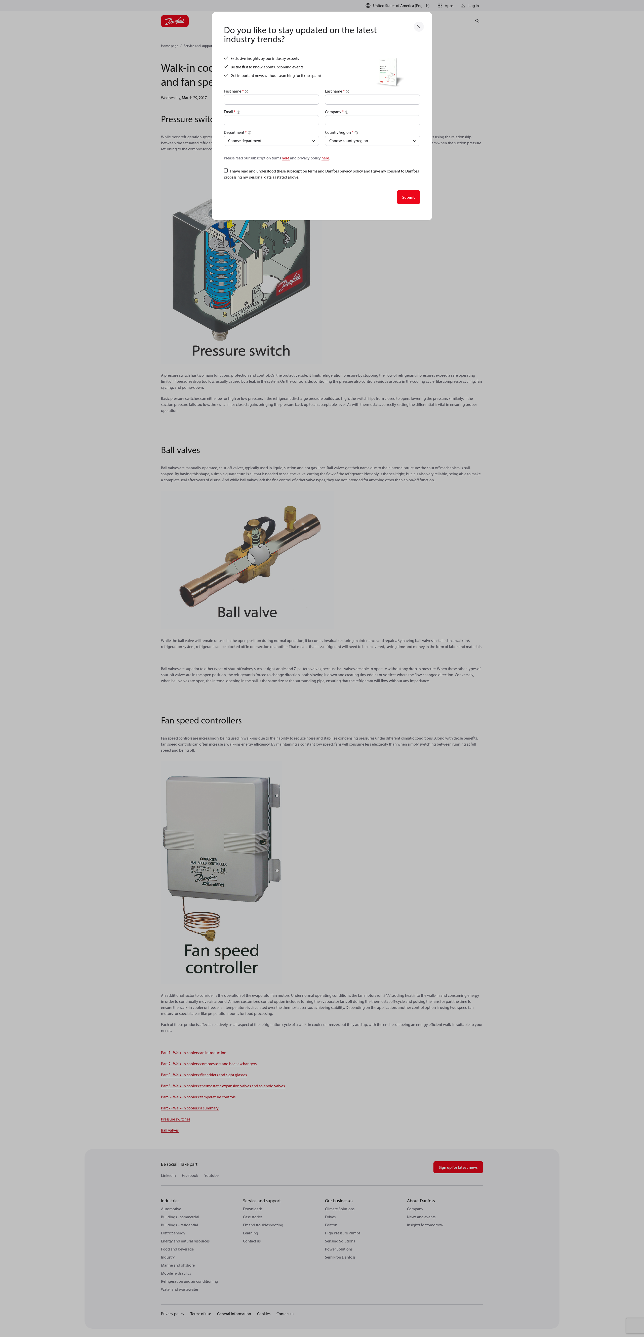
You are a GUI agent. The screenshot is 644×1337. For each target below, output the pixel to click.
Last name (335, 91)
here (286, 157)
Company (334, 111)
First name (234, 91)
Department (235, 132)
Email (230, 111)
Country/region (339, 132)
